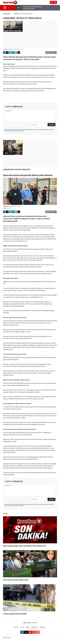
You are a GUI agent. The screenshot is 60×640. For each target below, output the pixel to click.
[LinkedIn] (13, 52)
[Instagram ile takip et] (34, 632)
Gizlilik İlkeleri (34, 627)
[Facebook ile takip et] (22, 632)
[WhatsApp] (16, 52)
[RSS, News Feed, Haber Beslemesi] (38, 632)
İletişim (27, 627)
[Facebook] (4, 52)
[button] (49, 52)
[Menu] (51, 2)
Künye (22, 627)
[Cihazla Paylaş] (19, 52)
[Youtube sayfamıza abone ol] (30, 632)
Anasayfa (7, 13)
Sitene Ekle (42, 627)
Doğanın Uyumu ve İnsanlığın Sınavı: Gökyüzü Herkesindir (32, 7)
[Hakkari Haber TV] (10, 2)
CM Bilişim (8, 637)
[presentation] (9, 8)
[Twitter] (7, 52)
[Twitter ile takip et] (26, 632)
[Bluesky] (10, 52)
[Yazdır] (46, 52)
